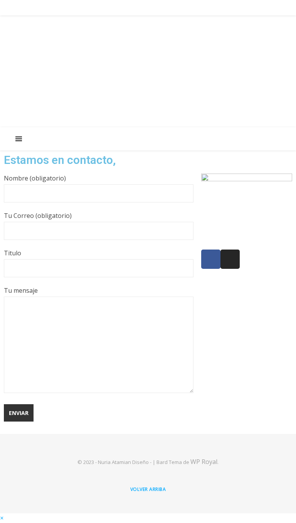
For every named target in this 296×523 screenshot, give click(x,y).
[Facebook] (210, 259)
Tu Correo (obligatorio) (38, 215)
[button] (1, 518)
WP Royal (203, 461)
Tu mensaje (21, 290)
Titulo (12, 253)
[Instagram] (230, 259)
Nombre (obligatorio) (35, 178)
